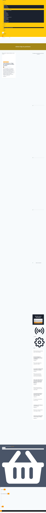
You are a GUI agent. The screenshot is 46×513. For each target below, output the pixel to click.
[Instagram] (3, 447)
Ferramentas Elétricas (6, 14)
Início (4, 2)
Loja (1, 506)
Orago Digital (12, 446)
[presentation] (9, 56)
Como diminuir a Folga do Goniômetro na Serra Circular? (8, 64)
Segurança (5, 20)
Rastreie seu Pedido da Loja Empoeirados (8, 27)
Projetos (2, 505)
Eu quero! (38, 322)
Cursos (4, 28)
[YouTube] (2, 447)
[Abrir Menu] (2, 36)
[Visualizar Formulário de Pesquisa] (3, 32)
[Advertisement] (23, 41)
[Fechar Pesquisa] (1, 511)
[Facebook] (4, 447)
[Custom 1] (23, 448)
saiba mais (35, 407)
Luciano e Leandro (6, 6)
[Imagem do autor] (3, 67)
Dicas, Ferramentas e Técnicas (4, 493)
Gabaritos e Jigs (5, 16)
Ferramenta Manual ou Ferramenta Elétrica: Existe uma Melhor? (38, 358)
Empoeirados (2, 489)
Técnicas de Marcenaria (6, 21)
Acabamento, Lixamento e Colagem (7, 10)
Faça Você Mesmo (6, 13)
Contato (4, 30)
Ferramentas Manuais (6, 15)
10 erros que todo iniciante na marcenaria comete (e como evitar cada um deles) (38, 394)
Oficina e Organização (6, 19)
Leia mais (4, 76)
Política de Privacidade (4, 492)
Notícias (4, 23)
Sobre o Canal (5, 5)
